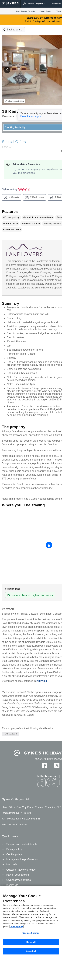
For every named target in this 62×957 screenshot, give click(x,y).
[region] (31, 921)
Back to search (15, 29)
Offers (58, 11)
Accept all (31, 951)
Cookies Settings (30, 933)
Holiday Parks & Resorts (24, 11)
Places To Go (45, 11)
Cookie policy (16, 926)
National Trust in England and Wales (32, 595)
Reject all (31, 942)
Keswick (41, 680)
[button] (7, 70)
